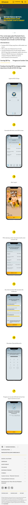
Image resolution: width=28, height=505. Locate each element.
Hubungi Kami (14, 493)
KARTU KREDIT (5, 464)
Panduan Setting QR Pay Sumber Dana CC (10, 452)
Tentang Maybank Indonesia (7, 478)
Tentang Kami (4, 493)
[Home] (2, 447)
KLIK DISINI (6, 503)
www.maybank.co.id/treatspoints (9, 57)
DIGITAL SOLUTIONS (5, 449)
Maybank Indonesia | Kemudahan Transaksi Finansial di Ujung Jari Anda (11, 446)
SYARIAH (3, 473)
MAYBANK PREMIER (6, 470)
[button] (13, 33)
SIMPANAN (4, 461)
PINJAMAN (4, 467)
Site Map (22, 493)
